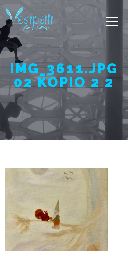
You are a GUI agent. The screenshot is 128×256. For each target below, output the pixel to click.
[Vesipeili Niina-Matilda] (30, 18)
